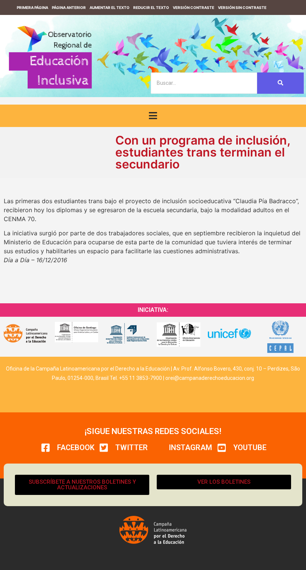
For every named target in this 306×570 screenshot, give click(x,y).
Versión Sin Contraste (242, 7)
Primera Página (32, 7)
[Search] (280, 83)
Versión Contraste (193, 7)
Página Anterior (69, 7)
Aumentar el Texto (109, 7)
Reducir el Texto (151, 7)
